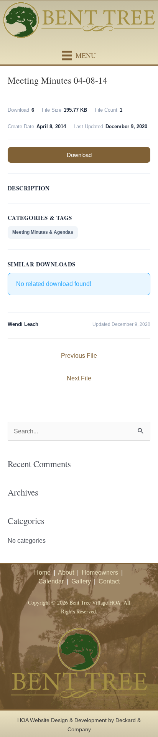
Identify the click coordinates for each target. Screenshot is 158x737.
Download (79, 155)
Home (42, 572)
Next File (79, 378)
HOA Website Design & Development (62, 720)
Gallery (81, 581)
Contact (109, 581)
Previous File (79, 355)
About (66, 572)
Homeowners (100, 572)
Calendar (51, 581)
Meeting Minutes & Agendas (42, 232)
